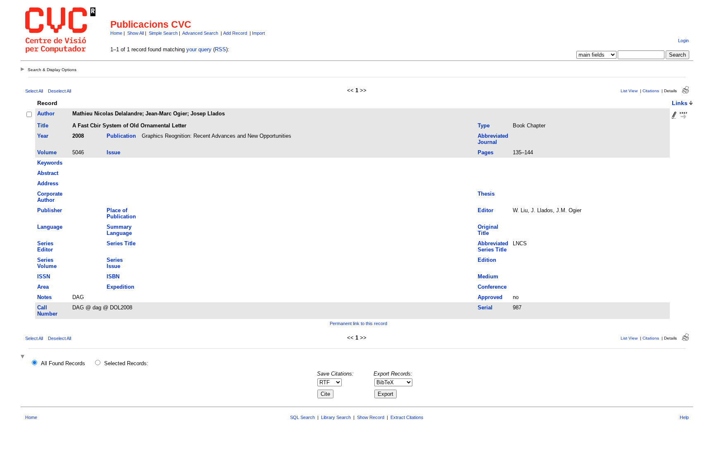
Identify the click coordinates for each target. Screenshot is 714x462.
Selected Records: (126, 363)
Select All (34, 91)
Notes (44, 297)
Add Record (235, 33)
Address (47, 183)
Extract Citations (407, 417)
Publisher (49, 210)
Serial (485, 307)
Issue (113, 152)
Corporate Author (49, 197)
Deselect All (59, 91)
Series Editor (45, 246)
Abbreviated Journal (493, 139)
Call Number (47, 310)
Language (49, 227)
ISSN (43, 276)
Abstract (47, 173)
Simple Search (163, 33)
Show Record (370, 417)
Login (683, 40)
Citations (651, 91)
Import (258, 33)
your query (199, 49)
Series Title (121, 243)
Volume (47, 152)
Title (42, 125)
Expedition (120, 287)
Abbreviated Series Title (493, 246)
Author (46, 113)
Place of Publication (121, 213)
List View (629, 91)
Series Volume (47, 263)
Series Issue (115, 263)
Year (42, 136)
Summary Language (119, 230)
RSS (220, 49)
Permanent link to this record (358, 323)
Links (680, 103)
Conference (492, 287)
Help (684, 417)
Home (116, 33)
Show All (135, 33)
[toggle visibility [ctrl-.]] (23, 357)
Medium (488, 276)
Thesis (486, 194)
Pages (485, 152)
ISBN (113, 276)
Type (484, 125)
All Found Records (63, 363)
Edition (487, 260)
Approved (490, 297)
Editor (485, 210)
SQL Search (302, 417)
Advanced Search (200, 33)
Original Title (488, 230)
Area (43, 287)
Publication (121, 136)
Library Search (336, 417)
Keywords (49, 163)
